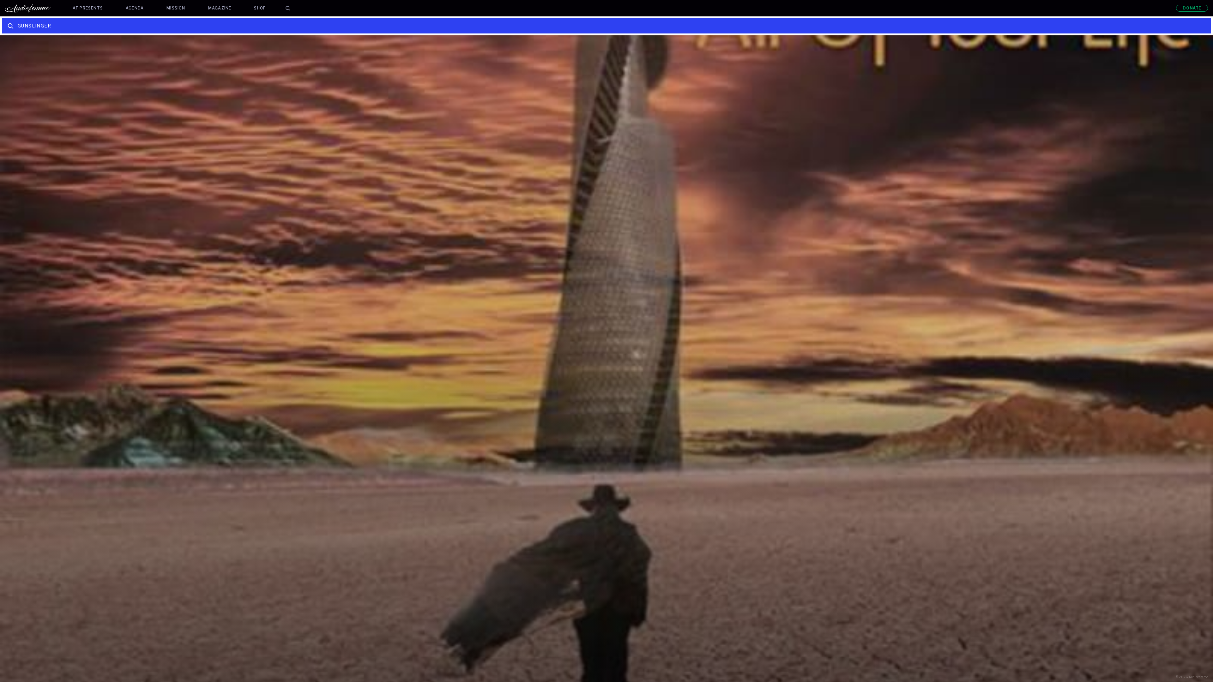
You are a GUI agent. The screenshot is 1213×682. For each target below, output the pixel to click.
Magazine (220, 8)
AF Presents (88, 8)
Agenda (135, 8)
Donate (1192, 8)
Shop (260, 8)
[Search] (287, 8)
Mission (175, 8)
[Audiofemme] (33, 8)
